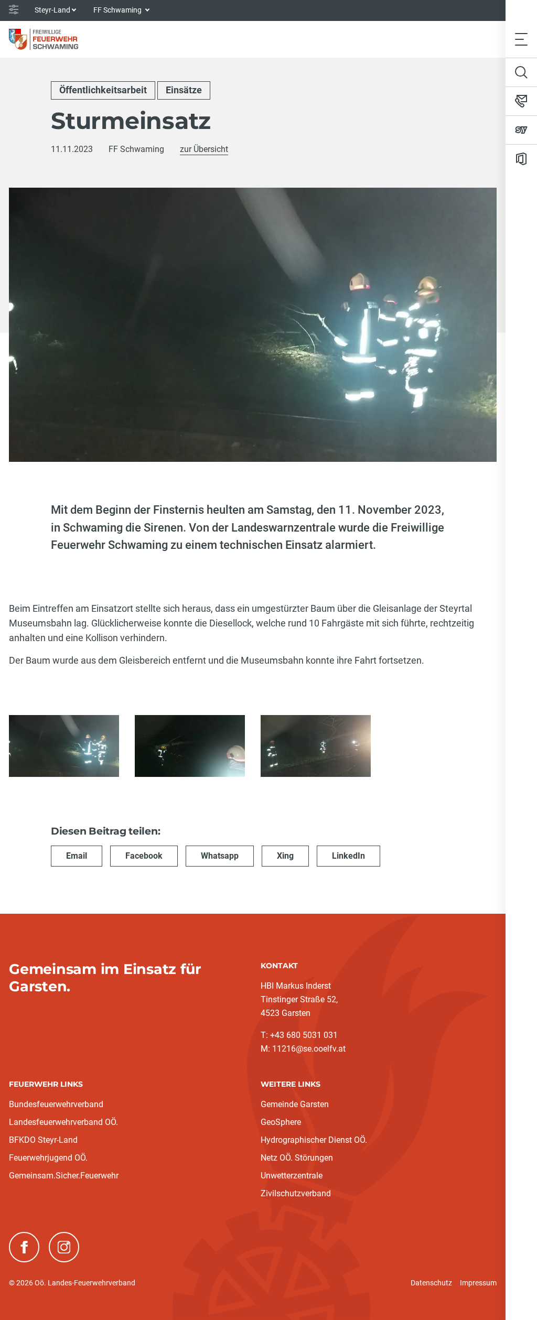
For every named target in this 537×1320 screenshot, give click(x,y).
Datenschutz (431, 1283)
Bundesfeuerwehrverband (56, 1104)
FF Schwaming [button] (118, 10)
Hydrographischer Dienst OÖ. (314, 1140)
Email (76, 856)
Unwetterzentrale (292, 1176)
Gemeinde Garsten (295, 1104)
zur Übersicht (204, 149)
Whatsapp (220, 856)
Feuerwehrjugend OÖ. (48, 1158)
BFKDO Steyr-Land (43, 1140)
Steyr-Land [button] (52, 10)
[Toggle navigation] (521, 39)
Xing (285, 856)
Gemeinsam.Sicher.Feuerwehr (64, 1176)
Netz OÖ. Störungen (297, 1158)
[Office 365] (521, 159)
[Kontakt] (521, 101)
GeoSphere (281, 1122)
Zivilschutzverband (296, 1193)
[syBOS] (521, 130)
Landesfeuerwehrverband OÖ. (63, 1122)
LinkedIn (348, 856)
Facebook (144, 856)
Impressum (478, 1283)
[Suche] (521, 72)
